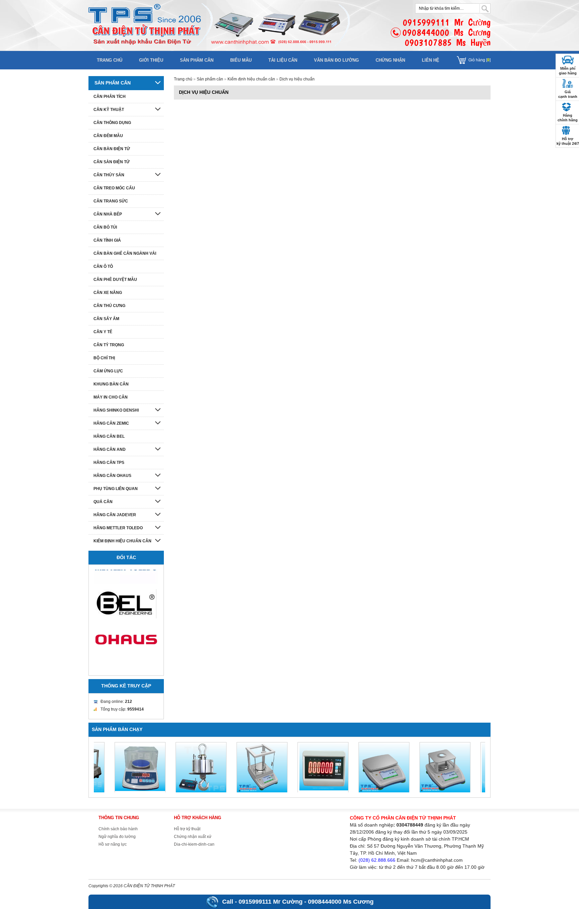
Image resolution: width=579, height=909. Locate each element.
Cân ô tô (103, 266)
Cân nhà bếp (107, 214)
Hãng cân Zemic (111, 423)
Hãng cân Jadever (114, 514)
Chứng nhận (390, 60)
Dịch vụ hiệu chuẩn (297, 79)
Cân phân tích (109, 96)
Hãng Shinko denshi (116, 410)
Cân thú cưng (109, 305)
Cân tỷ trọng (108, 345)
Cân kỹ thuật (108, 109)
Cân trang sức (110, 201)
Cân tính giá (107, 240)
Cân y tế (102, 331)
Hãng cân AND (109, 449)
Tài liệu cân (282, 60)
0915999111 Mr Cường (271, 901)
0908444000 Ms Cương (341, 901)
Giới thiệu (151, 60)
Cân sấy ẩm (106, 318)
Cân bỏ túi (105, 227)
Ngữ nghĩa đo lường (117, 836)
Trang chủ (109, 60)
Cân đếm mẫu (108, 135)
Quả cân (103, 501)
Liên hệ (430, 60)
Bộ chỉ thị (104, 358)
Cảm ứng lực (108, 371)
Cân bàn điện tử (111, 148)
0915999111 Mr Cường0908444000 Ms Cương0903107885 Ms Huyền (446, 32)
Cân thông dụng (112, 122)
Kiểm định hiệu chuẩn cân (251, 79)
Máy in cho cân (110, 397)
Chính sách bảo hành (118, 829)
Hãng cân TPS (108, 462)
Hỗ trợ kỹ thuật (187, 829)
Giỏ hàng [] (479, 60)
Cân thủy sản (108, 175)
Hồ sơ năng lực (113, 844)
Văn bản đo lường (336, 60)
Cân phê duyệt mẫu (115, 279)
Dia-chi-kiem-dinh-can (194, 844)
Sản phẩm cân (196, 60)
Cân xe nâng (107, 292)
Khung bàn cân (111, 384)
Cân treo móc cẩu (114, 188)
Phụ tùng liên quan (115, 488)
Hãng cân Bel (109, 436)
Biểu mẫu (241, 60)
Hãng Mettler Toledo (118, 528)
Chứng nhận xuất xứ (192, 836)
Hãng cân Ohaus (112, 475)
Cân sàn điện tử (111, 162)
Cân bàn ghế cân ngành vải (124, 253)
